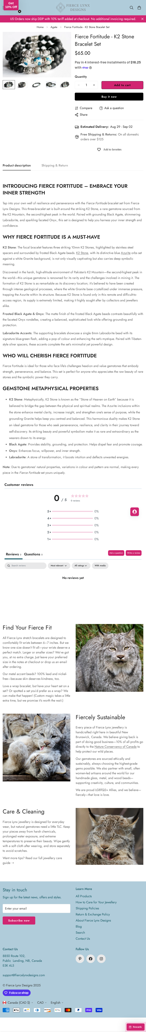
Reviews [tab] (13, 554)
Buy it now (109, 97)
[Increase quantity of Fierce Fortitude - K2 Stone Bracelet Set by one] (94, 85)
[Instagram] (101, 958)
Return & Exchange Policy (93, 914)
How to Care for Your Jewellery (96, 902)
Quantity (81, 77)
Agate (54, 27)
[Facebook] (90, 958)
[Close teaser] (19, 11)
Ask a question (116, 552)
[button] (73, 511)
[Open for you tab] (134, 511)
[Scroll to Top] (139, 1012)
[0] (139, 8)
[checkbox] (100, 566)
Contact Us (83, 938)
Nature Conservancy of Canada (116, 746)
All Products (84, 896)
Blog (79, 926)
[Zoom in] (64, 39)
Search (80, 932)
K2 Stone (82, 253)
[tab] (33, 554)
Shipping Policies (87, 908)
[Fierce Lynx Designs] (73, 7)
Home (40, 27)
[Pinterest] (80, 958)
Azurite (126, 253)
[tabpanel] (73, 589)
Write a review (133, 552)
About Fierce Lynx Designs (93, 920)
